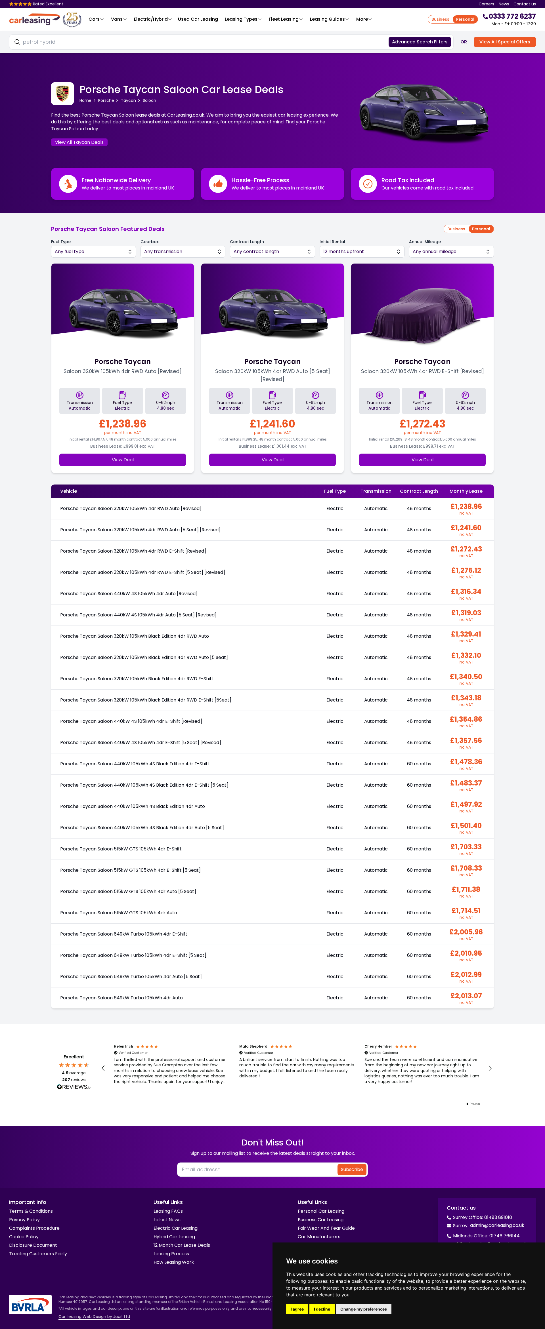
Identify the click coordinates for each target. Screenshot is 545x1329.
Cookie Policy (24, 1236)
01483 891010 (498, 1217)
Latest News (167, 1219)
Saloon (149, 100)
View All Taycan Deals (79, 142)
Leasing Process (171, 1253)
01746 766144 (504, 1236)
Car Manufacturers (319, 1236)
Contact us (524, 4)
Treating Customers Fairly (38, 1253)
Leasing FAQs (168, 1211)
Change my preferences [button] (363, 1309)
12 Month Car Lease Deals (182, 1245)
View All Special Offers (504, 42)
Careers (486, 4)
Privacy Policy (24, 1219)
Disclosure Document (33, 1245)
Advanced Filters (420, 42)
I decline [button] (322, 1309)
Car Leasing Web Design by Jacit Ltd (94, 1316)
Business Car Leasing (320, 1219)
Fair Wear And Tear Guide (326, 1228)
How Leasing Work (174, 1262)
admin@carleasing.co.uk (497, 1225)
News (504, 4)
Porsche (106, 100)
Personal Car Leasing (321, 1211)
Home (85, 100)
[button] (103, 1068)
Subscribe (352, 1169)
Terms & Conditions (31, 1211)
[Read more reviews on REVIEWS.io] (74, 1087)
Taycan (128, 100)
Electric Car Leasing (176, 1228)
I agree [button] (297, 1309)
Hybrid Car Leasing (174, 1236)
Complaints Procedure (34, 1228)
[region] (297, 1068)
